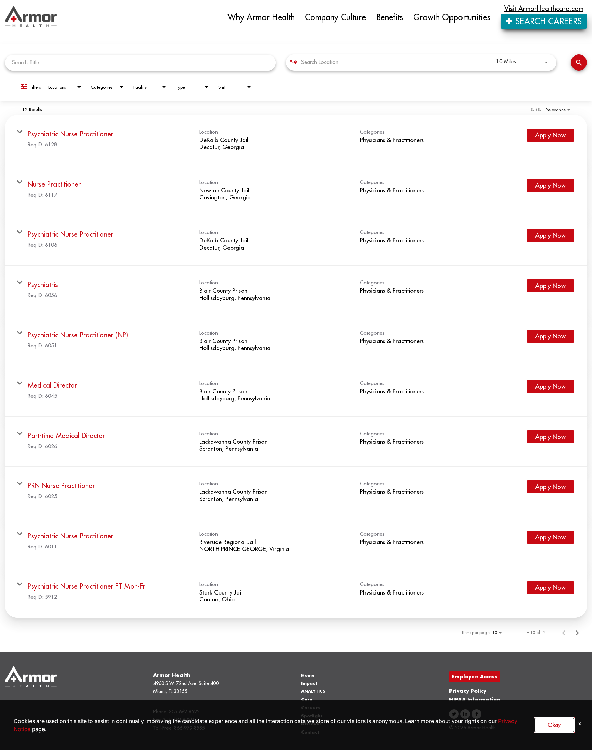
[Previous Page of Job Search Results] (563, 632)
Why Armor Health (261, 17)
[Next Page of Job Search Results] (577, 632)
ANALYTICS (313, 691)
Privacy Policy (467, 691)
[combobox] (140, 62)
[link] (296, 140)
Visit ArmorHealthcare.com (543, 8)
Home (308, 675)
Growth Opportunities (451, 17)
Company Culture (335, 17)
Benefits (389, 17)
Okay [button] (554, 725)
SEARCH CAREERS (547, 21)
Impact (309, 683)
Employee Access (474, 676)
